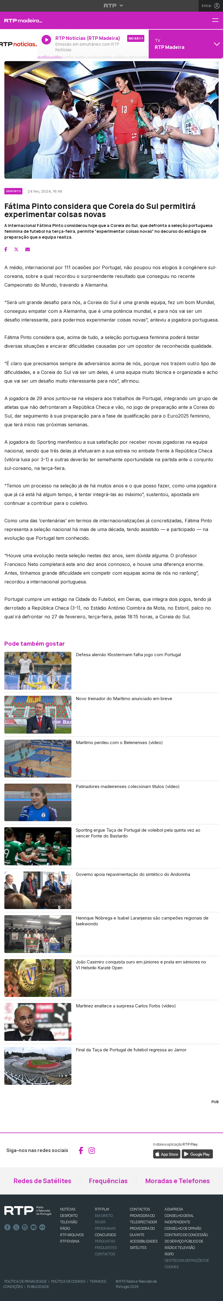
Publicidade (38, 1286)
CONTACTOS (140, 1209)
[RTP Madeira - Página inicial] (18, 20)
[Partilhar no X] (16, 249)
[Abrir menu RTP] (111, 5)
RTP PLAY (102, 1209)
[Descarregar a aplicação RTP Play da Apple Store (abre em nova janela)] (167, 1154)
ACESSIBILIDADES (143, 1241)
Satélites (138, 1247)
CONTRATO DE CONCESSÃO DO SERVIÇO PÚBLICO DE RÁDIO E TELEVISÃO (186, 1241)
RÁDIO (65, 1228)
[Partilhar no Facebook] (5, 249)
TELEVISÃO (68, 1222)
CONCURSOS (105, 1234)
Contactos (105, 1254)
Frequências (108, 1180)
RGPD (169, 1254)
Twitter (16, 1227)
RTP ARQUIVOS (72, 1234)
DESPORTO (69, 1215)
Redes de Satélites (42, 1180)
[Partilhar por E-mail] (27, 249)
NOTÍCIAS (67, 1209)
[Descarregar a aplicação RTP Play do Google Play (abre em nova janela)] (197, 1154)
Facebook (7, 1227)
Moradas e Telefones (177, 1180)
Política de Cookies (68, 1281)
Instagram (25, 1227)
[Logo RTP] (27, 1210)
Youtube (33, 1227)
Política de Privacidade (25, 1281)
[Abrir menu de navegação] (217, 20)
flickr (42, 1227)
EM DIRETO (104, 1215)
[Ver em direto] (18, 44)
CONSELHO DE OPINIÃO (183, 1228)
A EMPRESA (174, 1209)
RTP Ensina (69, 1241)
